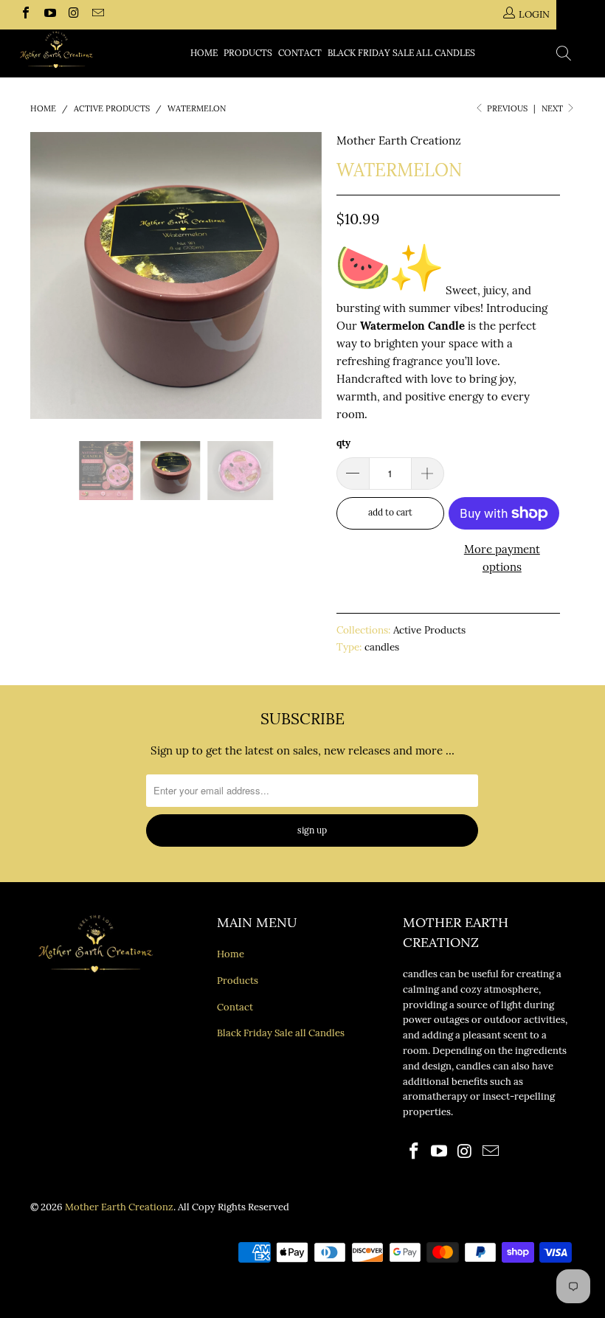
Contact (300, 52)
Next (553, 108)
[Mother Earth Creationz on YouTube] (48, 14)
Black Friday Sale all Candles (401, 52)
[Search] (564, 55)
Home (204, 52)
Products (248, 52)
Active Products (429, 630)
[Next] (306, 275)
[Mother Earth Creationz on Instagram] (73, 14)
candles (381, 646)
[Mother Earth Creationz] (56, 50)
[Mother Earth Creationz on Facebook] (25, 14)
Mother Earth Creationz (398, 140)
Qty (343, 443)
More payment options (502, 558)
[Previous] (45, 275)
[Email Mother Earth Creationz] (96, 14)
